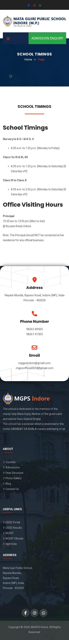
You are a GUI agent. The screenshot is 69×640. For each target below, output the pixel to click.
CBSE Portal (13, 522)
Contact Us (12, 489)
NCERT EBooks (14, 538)
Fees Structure (14, 472)
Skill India (11, 543)
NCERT (10, 533)
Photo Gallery (14, 478)
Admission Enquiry (47, 38)
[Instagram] (34, 5)
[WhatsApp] (40, 5)
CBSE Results (14, 527)
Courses (11, 462)
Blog (8, 483)
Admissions (13, 467)
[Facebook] (29, 5)
